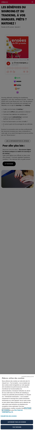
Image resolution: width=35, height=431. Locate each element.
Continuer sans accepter (27, 376)
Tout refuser (16, 427)
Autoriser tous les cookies (17, 422)
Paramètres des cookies (9, 416)
